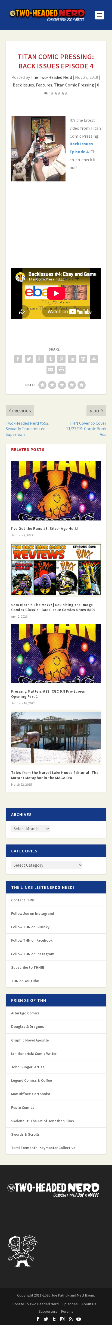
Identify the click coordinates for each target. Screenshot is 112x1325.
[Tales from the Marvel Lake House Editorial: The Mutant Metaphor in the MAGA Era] (56, 737)
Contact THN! (22, 900)
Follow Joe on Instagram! (32, 913)
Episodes (70, 1303)
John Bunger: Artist (27, 1066)
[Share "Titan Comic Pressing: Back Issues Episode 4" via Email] (50, 369)
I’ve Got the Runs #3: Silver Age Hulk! (44, 528)
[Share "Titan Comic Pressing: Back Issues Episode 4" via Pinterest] (61, 358)
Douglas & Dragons (27, 1026)
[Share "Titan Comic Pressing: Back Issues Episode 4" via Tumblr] (50, 358)
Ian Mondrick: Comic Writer (34, 1053)
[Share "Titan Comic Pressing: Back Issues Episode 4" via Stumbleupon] (94, 358)
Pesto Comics (22, 1107)
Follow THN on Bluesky (30, 926)
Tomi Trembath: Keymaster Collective (43, 1147)
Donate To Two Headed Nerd (36, 1303)
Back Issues (23, 85)
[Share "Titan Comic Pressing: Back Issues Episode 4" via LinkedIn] (72, 358)
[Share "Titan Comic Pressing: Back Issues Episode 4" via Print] (61, 369)
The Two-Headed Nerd (51, 77)
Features (44, 85)
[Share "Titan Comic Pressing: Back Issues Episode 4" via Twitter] (28, 358)
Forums (67, 1311)
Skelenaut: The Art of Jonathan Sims (42, 1120)
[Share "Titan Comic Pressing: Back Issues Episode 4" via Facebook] (18, 358)
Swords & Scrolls (25, 1134)
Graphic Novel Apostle (30, 1040)
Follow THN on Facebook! (32, 940)
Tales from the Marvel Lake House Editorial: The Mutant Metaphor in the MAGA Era (55, 775)
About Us (89, 1303)
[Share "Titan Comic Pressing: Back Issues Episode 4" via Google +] (39, 358)
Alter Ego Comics (25, 1013)
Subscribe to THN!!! (27, 967)
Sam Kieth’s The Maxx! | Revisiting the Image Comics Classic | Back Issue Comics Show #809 (53, 607)
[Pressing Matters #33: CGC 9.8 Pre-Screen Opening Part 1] (56, 653)
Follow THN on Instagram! (33, 953)
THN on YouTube (25, 980)
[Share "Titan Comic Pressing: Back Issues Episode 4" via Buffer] (83, 358)
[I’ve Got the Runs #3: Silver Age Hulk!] (56, 490)
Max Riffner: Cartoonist (31, 1093)
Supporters (48, 1311)
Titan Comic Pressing (74, 85)
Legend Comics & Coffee (31, 1080)
